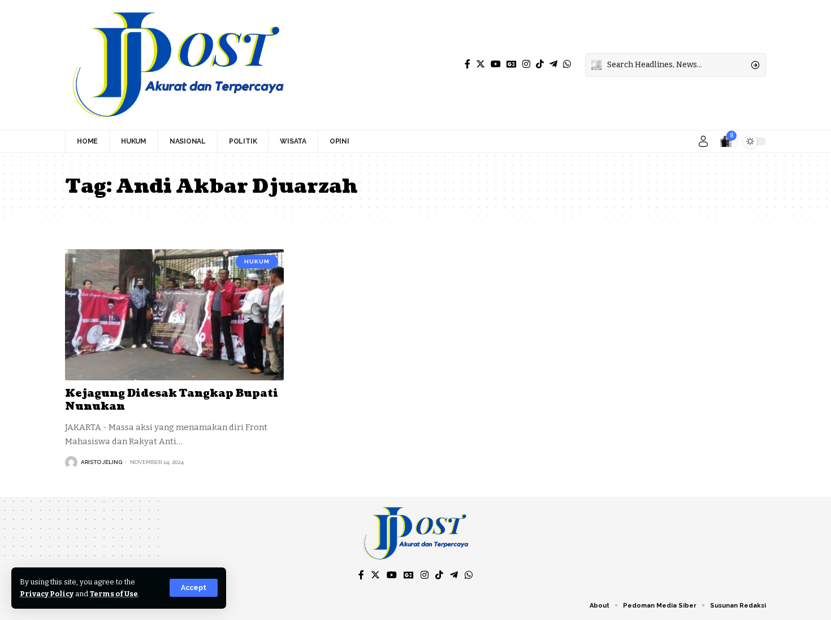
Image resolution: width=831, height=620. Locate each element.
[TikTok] (540, 64)
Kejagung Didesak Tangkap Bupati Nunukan (171, 400)
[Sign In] (703, 141)
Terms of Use (114, 593)
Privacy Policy (46, 593)
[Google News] (512, 64)
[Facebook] (467, 64)
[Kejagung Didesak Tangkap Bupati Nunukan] (174, 314)
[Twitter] (480, 64)
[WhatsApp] (567, 64)
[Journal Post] (178, 65)
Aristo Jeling (101, 462)
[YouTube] (496, 64)
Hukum (257, 261)
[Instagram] (526, 64)
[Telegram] (553, 64)
